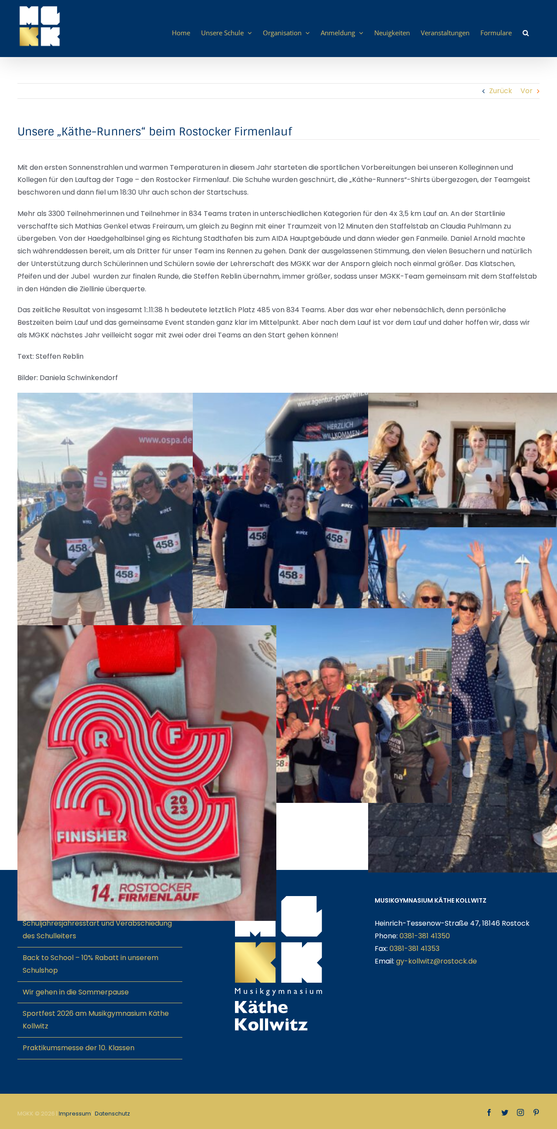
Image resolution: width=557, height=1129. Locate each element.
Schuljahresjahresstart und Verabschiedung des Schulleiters (97, 929)
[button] (526, 33)
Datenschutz (112, 1113)
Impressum (75, 1113)
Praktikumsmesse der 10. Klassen (78, 1048)
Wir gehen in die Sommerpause (76, 992)
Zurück (500, 91)
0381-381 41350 (424, 936)
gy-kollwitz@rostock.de (436, 961)
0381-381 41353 (414, 949)
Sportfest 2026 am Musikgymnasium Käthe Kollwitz (96, 1019)
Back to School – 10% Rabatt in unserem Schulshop (90, 964)
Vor (526, 91)
